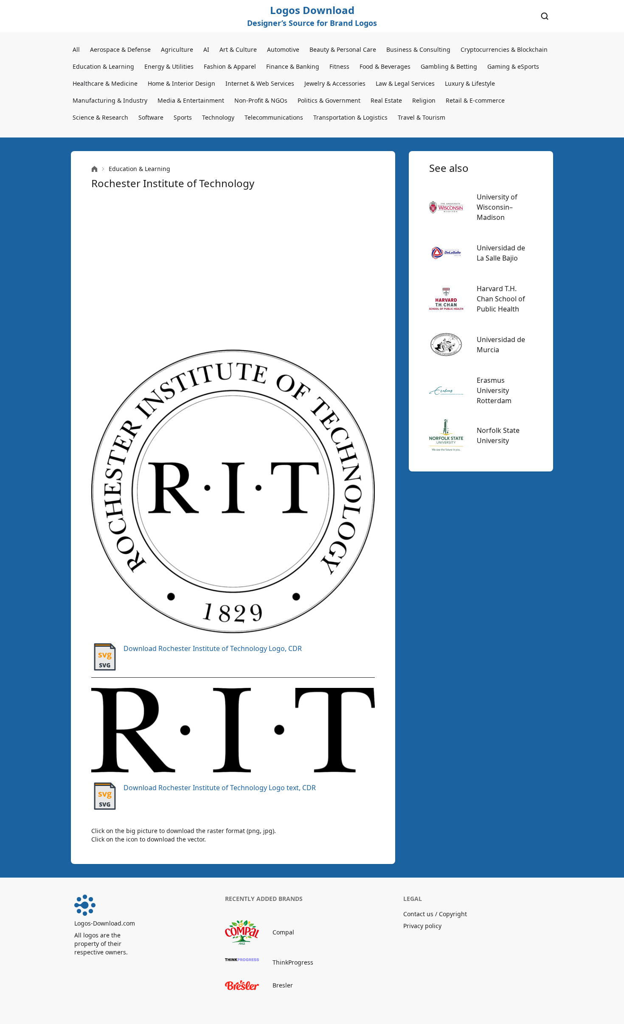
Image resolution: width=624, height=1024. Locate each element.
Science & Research (100, 117)
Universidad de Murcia (501, 344)
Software (150, 117)
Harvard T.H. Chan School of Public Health (501, 299)
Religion (424, 100)
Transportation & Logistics (350, 117)
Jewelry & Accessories (334, 83)
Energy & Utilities (169, 66)
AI (206, 49)
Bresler (283, 985)
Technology (218, 117)
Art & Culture (238, 49)
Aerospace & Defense (120, 49)
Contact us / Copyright (435, 914)
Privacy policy (422, 926)
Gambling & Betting (449, 66)
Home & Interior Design (181, 83)
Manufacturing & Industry (110, 100)
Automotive (283, 49)
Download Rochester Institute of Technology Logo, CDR (213, 648)
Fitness (339, 66)
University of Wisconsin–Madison (497, 207)
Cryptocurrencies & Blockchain (504, 49)
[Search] (544, 16)
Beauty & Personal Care (342, 49)
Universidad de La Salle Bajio (501, 253)
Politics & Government (329, 100)
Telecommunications (274, 117)
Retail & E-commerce (475, 100)
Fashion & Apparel (230, 66)
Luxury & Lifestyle (470, 83)
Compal (283, 932)
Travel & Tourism (421, 117)
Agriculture (177, 49)
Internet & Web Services (259, 83)
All (76, 49)
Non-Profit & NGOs (260, 100)
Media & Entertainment (190, 100)
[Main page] (94, 169)
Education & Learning (103, 66)
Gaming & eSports (513, 66)
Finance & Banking (292, 66)
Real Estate (386, 100)
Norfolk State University (498, 435)
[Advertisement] (233, 269)
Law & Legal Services (405, 83)
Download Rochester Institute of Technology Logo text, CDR (220, 787)
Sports (183, 117)
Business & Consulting (418, 49)
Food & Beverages (385, 66)
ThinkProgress (293, 962)
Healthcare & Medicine (105, 83)
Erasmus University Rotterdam (494, 390)
